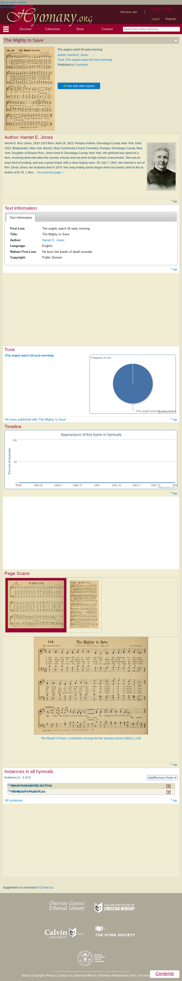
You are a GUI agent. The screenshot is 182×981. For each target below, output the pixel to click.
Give (133, 975)
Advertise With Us (85, 975)
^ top (173, 201)
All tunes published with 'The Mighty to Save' (35, 419)
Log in (156, 19)
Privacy (51, 975)
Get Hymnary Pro (149, 975)
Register (170, 19)
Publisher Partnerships (113, 975)
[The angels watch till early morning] (29, 355)
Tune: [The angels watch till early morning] (85, 59)
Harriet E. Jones (53, 240)
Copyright (38, 975)
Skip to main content (13, 2)
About (25, 975)
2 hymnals (81, 64)
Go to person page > (50, 172)
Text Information (21, 217)
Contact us (46, 887)
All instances (14, 800)
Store (80, 29)
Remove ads (129, 12)
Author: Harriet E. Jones (73, 55)
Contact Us (65, 975)
